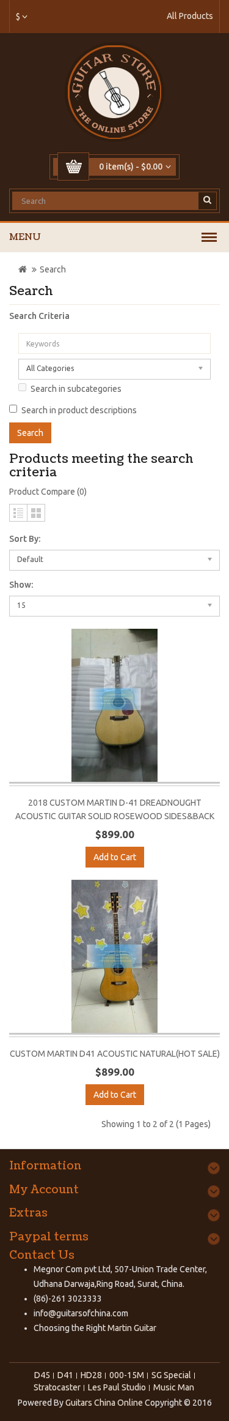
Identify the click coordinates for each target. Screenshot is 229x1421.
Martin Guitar (131, 1328)
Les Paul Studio (117, 1387)
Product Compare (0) (48, 492)
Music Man (173, 1387)
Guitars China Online (104, 1403)
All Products (190, 16)
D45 (42, 1375)
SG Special (171, 1375)
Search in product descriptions (79, 410)
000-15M (126, 1375)
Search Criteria (39, 316)
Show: (21, 585)
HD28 (91, 1375)
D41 (65, 1375)
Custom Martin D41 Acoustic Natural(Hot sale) (115, 1054)
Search (53, 269)
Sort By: (24, 539)
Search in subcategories (76, 389)
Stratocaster (57, 1387)
